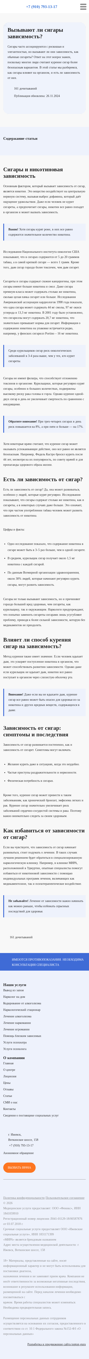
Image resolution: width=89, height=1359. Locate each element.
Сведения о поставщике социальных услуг (31, 1115)
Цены (6, 1083)
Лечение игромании (16, 1029)
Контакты (9, 1109)
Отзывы (8, 1089)
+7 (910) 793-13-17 (41, 6)
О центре (9, 1069)
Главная (8, 1063)
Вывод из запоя (13, 990)
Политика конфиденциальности (24, 1197)
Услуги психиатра (15, 1042)
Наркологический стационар (21, 1009)
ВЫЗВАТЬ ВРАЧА (19, 1167)
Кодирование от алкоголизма (22, 1003)
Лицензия (9, 1076)
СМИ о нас (10, 1102)
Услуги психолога (14, 1049)
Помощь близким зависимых (22, 1036)
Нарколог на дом (14, 996)
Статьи (7, 1096)
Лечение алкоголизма (17, 1016)
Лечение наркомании (17, 1023)
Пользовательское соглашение (65, 1197)
